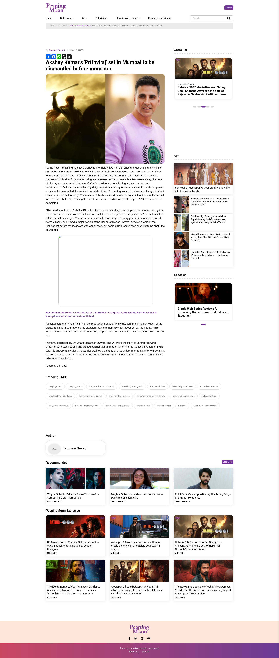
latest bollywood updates (60, 396)
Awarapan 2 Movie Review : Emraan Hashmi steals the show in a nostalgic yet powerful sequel (136, 546)
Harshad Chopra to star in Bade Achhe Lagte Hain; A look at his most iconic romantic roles (210, 201)
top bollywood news (209, 386)
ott (83, 18)
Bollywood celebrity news (86, 406)
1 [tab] (194, 106)
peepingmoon (55, 386)
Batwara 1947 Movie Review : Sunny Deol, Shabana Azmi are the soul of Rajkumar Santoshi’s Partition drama (202, 91)
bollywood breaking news (90, 396)
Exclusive (51, 553)
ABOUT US (133, 652)
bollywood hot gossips (119, 396)
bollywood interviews (58, 406)
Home (49, 18)
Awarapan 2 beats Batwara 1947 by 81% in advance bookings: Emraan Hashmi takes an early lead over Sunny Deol (136, 590)
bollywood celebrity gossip (118, 406)
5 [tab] (212, 106)
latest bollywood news (182, 386)
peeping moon (75, 386)
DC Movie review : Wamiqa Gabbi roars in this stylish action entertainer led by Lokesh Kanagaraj (73, 546)
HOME (52, 26)
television (101, 18)
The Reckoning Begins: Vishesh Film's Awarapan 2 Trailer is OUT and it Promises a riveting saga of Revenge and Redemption (203, 590)
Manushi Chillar (164, 406)
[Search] (228, 18)
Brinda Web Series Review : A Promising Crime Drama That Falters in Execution (203, 312)
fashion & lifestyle (127, 18)
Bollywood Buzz (209, 396)
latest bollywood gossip (132, 386)
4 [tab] (207, 106)
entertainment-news (186, 84)
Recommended (54, 501)
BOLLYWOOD (63, 26)
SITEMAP (145, 652)
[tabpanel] (203, 78)
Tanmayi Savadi (57, 50)
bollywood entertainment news (151, 396)
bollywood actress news (184, 396)
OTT (176, 156)
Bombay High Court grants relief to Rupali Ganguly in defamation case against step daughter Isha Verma (208, 219)
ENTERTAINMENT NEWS (80, 26)
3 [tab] (203, 106)
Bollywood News (157, 386)
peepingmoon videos (159, 18)
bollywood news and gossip (101, 386)
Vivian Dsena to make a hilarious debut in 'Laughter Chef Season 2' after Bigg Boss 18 (210, 237)
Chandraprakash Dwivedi (205, 406)
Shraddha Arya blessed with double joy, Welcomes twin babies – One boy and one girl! (210, 255)
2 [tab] (199, 106)
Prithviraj (182, 406)
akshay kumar (143, 406)
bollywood (65, 18)
